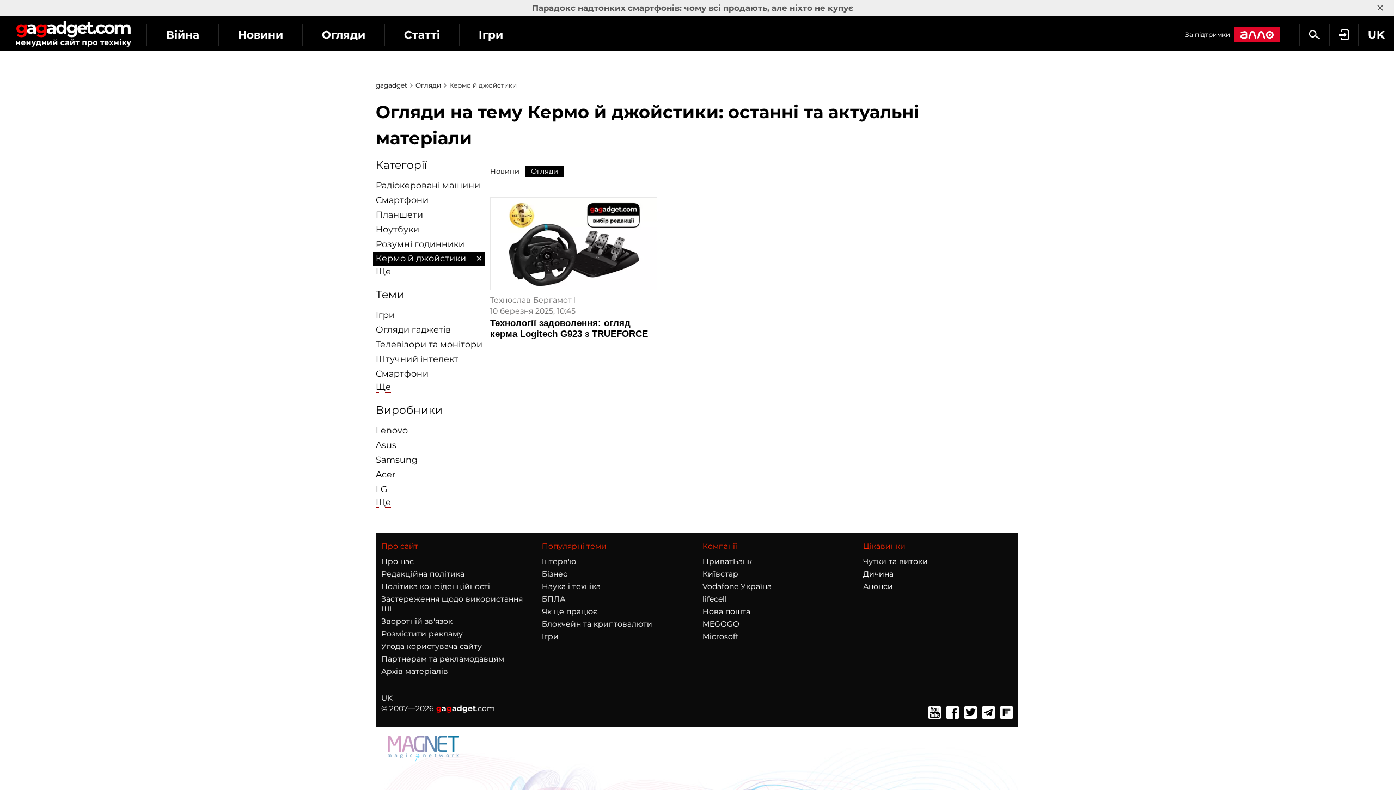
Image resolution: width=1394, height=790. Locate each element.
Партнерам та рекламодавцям (442, 659)
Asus (386, 445)
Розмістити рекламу (422, 634)
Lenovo (392, 430)
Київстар (720, 574)
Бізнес (554, 574)
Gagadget (73, 33)
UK (387, 698)
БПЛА (553, 599)
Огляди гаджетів (413, 329)
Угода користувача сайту (431, 646)
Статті (422, 34)
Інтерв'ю (559, 561)
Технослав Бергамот (531, 300)
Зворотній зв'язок (417, 621)
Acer (385, 474)
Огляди (343, 34)
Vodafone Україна (737, 586)
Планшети (399, 215)
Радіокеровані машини (428, 185)
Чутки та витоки (895, 561)
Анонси (878, 586)
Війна (182, 34)
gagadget (391, 85)
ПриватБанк (727, 561)
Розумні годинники (420, 244)
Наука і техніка (571, 586)
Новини (260, 34)
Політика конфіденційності (435, 586)
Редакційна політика (422, 574)
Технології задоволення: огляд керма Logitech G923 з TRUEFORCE (569, 328)
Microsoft (720, 636)
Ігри (491, 34)
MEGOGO (720, 624)
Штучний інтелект (417, 359)
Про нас (397, 561)
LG (381, 489)
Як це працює (569, 611)
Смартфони (402, 200)
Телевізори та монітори (429, 344)
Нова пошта (726, 611)
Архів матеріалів (414, 671)
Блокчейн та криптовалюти (597, 624)
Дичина (878, 574)
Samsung (397, 460)
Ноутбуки (397, 229)
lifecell (714, 599)
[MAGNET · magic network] (425, 759)
